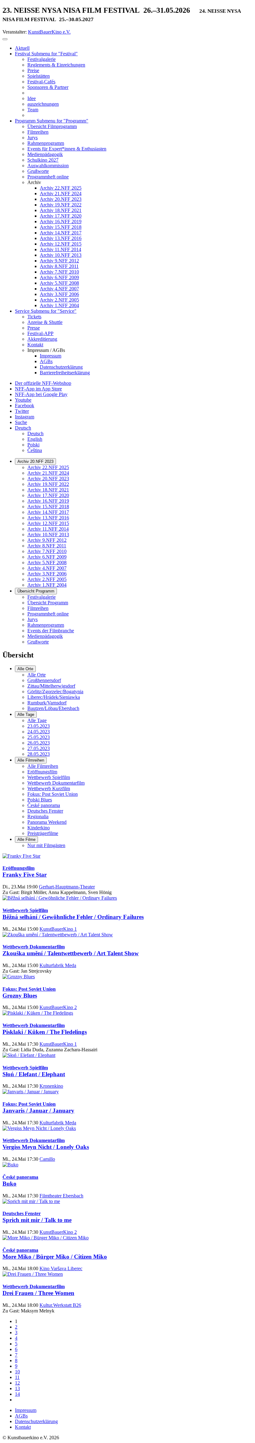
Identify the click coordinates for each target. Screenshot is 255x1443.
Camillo (47, 1159)
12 (17, 1382)
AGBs (21, 1415)
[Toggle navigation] (4, 39)
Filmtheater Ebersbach (61, 1195)
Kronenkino (51, 1086)
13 (17, 1388)
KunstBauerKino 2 (58, 1007)
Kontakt (23, 1427)
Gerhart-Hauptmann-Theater (67, 886)
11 (17, 1377)
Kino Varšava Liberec (60, 1268)
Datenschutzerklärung (36, 1421)
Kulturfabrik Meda (57, 965)
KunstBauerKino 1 (58, 929)
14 (17, 1394)
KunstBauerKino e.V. (49, 32)
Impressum (25, 1410)
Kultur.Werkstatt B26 (60, 1305)
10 (17, 1371)
